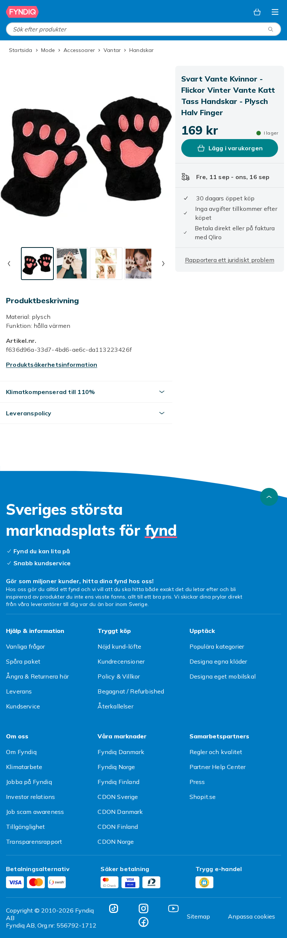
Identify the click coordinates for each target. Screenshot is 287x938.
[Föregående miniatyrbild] (9, 264)
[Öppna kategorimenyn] (275, 12)
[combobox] (143, 29)
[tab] (37, 263)
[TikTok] (114, 908)
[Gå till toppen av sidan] (269, 497)
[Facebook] (143, 922)
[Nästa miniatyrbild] (163, 264)
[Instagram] (143, 908)
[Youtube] (173, 908)
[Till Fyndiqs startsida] (22, 12)
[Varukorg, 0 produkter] (257, 12)
